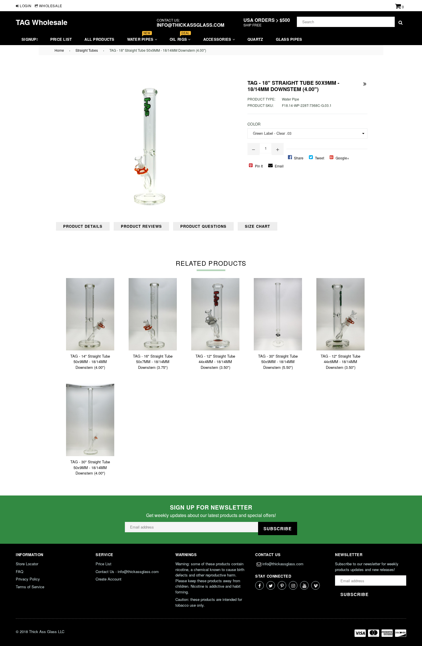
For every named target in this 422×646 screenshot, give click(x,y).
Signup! (30, 39)
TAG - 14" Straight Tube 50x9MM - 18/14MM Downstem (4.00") (90, 361)
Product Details (82, 226)
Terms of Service (30, 586)
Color (253, 124)
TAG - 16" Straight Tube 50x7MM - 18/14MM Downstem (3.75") (153, 361)
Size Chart (257, 226)
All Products (99, 39)
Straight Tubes (87, 50)
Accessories (218, 39)
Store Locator (27, 563)
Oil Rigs (179, 38)
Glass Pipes (289, 39)
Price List (61, 39)
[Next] (364, 83)
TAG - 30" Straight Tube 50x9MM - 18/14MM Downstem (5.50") (278, 361)
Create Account (108, 579)
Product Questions (203, 226)
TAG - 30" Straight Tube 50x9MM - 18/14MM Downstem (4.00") (90, 467)
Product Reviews (141, 226)
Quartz (255, 39)
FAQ (19, 571)
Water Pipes (141, 38)
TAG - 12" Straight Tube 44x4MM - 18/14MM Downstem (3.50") (215, 361)
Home (59, 50)
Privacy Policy (28, 579)
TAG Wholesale (41, 22)
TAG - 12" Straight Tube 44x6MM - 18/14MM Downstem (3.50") (340, 361)
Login (25, 5)
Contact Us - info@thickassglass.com (127, 571)
